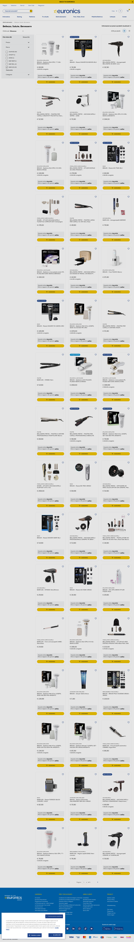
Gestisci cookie (35, 935)
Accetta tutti (56, 935)
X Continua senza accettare (54, 916)
